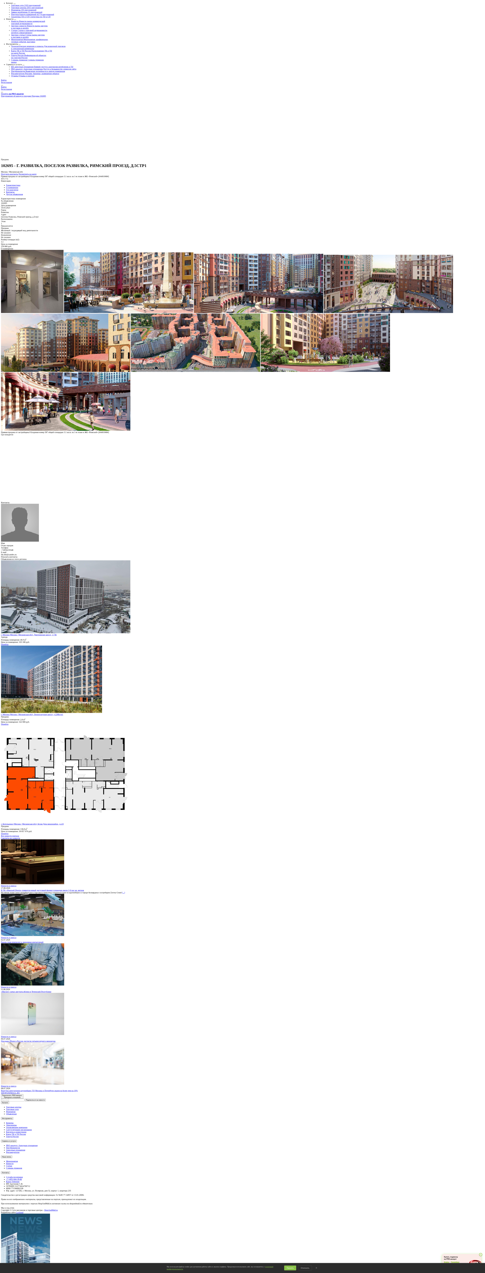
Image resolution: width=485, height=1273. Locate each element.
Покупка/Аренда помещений (32, 14)
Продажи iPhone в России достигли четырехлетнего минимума (28, 1041)
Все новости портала (10, 836)
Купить (446, 1262)
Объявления (11, 1114)
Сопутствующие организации (19, 1130)
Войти (4, 80)
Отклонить (305, 1268)
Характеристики (13, 185)
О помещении (12, 187)
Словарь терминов (14, 1168)
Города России (12, 1136)
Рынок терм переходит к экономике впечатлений (22, 942)
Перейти (4, 644)
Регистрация (6, 82)
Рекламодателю (35, 74)
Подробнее (455, 1262)
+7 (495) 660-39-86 (14, 1179)
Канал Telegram (12, 1182)
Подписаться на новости (35, 1100)
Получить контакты (9, 174)
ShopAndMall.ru (51, 1210)
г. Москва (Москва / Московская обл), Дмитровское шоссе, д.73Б (29, 635)
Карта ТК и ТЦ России (16, 1134)
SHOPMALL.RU (10, 1093)
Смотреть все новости (10, 838)
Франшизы (23, 10)
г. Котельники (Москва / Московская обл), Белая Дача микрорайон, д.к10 (32, 824)
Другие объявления (14, 194)
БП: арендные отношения (42, 67)
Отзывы (22, 76)
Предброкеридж (38, 71)
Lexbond (19, 1212)
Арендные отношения (15, 1150)
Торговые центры (27, 8)
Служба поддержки (14, 1177)
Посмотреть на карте (28, 174)
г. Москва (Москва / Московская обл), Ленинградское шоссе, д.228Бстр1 (32, 714)
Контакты (10, 192)
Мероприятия (29, 40)
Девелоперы (11, 1125)
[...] (123, 893)
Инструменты (7, 1118)
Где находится (12, 190)
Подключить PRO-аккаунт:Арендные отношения (12, 1096)
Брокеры (10, 1123)
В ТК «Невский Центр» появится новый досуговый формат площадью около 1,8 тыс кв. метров (42, 890)
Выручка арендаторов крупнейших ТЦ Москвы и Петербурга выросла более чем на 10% (39, 1091)
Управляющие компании (16, 1127)
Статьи (29, 31)
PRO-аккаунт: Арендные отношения (43, 69)
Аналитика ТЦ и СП (31, 17)
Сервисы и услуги (9, 1141)
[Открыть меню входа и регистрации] (2, 85)
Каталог (5, 1103)
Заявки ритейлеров (26, 12)
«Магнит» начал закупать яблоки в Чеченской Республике (26, 992)
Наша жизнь (6, 1157)
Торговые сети (26, 5)
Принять (290, 1268)
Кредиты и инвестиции (16, 1132)
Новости (28, 22)
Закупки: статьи (28, 36)
